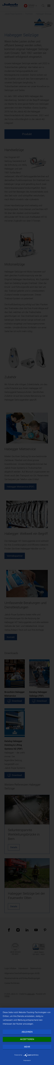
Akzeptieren (27, 1039)
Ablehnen (27, 1032)
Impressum (27, 1060)
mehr (27, 1046)
